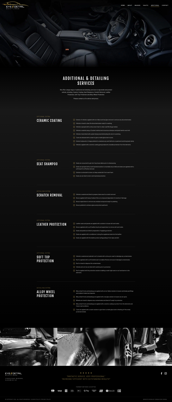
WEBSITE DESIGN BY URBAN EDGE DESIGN (155, 399)
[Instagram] (165, 373)
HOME (123, 5)
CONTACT (165, 5)
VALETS (145, 5)
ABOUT (130, 5)
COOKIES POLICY (35, 399)
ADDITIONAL (155, 5)
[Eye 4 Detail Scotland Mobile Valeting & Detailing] (15, 5)
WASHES (137, 5)
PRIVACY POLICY (46, 399)
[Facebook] (161, 373)
